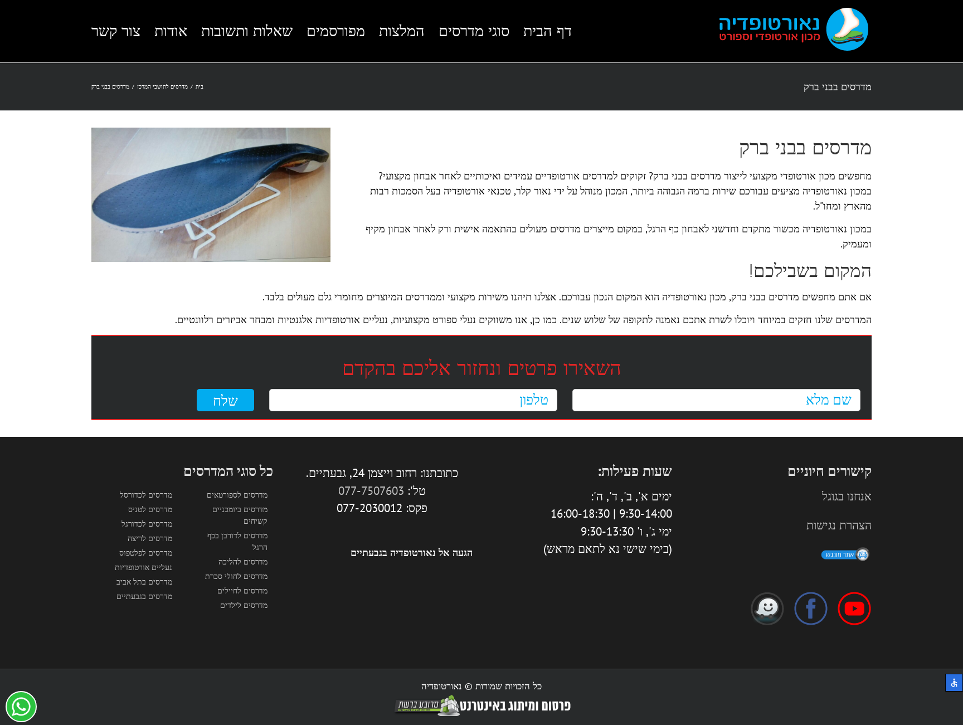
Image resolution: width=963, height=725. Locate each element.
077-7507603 (371, 490)
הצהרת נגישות (839, 525)
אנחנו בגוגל (847, 496)
